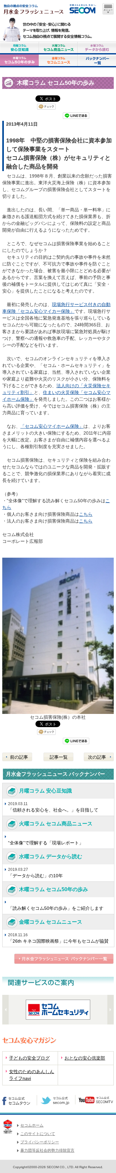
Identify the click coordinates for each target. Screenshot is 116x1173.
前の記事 (19, 757)
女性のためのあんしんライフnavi (31, 1075)
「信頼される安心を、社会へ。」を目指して (53, 809)
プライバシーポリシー (39, 1142)
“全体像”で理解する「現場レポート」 (45, 842)
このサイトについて (37, 1133)
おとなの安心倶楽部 (84, 1058)
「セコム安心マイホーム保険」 (51, 426)
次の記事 (97, 757)
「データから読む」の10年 (35, 875)
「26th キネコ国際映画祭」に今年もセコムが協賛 (58, 941)
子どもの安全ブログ (29, 1058)
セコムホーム (32, 1125)
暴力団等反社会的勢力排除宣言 (47, 1150)
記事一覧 (59, 757)
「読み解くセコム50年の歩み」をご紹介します (55, 908)
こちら (85, 514)
